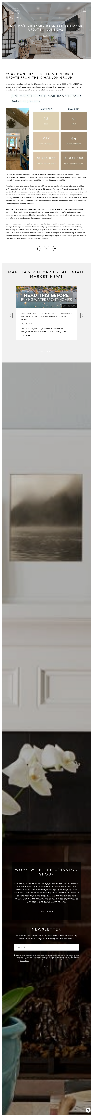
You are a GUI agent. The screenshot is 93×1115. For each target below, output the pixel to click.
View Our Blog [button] (47, 351)
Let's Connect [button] (46, 911)
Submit (46, 966)
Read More (25, 335)
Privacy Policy (24, 961)
